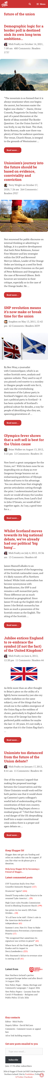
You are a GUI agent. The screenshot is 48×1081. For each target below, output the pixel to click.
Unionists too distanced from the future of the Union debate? (23, 756)
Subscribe (13, 1059)
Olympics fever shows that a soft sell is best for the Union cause (24, 439)
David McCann (26, 1025)
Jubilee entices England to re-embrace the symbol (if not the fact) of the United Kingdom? (23, 644)
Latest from (11, 969)
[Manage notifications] (42, 1075)
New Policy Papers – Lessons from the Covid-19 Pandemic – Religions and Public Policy (22, 994)
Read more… (13, 150)
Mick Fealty (18, 1021)
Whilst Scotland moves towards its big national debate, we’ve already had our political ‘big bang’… (23, 539)
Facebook (29, 1077)
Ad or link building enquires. (18, 1035)
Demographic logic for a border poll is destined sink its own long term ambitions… (23, 32)
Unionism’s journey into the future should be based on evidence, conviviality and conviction (23, 171)
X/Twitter (19, 1077)
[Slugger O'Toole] (4, 4)
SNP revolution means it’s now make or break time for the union (22, 311)
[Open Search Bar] (30, 4)
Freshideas (29, 1074)
